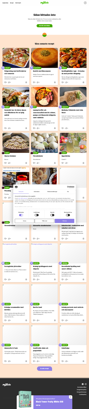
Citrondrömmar (9, 225)
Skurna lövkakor (10, 156)
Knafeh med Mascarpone (42, 71)
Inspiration (5, 3)
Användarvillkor (81, 387)
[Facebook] (83, 384)
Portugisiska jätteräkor (12, 266)
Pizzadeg (7, 191)
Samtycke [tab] (21, 191)
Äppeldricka (66, 156)
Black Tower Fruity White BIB (49, 401)
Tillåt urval (44, 220)
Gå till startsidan (44, 26)
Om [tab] (68, 191)
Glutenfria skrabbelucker (42, 225)
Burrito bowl (37, 307)
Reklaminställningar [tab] (52, 191)
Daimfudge (65, 348)
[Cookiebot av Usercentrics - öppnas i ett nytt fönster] (68, 187)
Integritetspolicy (81, 389)
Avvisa (24, 220)
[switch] (37, 215)
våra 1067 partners (23, 198)
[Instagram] (85, 384)
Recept (12, 3)
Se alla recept (44, 368)
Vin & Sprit (18, 3)
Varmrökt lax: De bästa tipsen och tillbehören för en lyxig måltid (15, 112)
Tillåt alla (64, 220)
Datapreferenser (81, 392)
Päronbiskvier (38, 156)
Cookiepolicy (82, 394)
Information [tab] (36, 191)
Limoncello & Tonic (11, 348)
